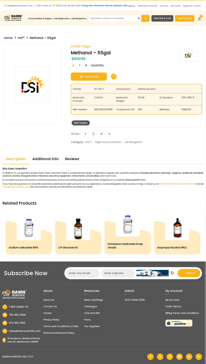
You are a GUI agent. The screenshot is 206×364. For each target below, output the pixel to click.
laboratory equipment (60, 175)
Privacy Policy (51, 319)
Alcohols (153, 6)
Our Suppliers (92, 326)
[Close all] (138, 18)
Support (186, 6)
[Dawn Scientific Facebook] (150, 357)
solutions (7, 175)
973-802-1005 (17, 323)
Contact (197, 6)
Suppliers (131, 6)
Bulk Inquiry (80, 122)
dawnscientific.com (135, 179)
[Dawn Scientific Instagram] (170, 357)
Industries (142, 6)
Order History (173, 306)
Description (16, 158)
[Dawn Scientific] (13, 20)
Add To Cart (91, 76)
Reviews (72, 158)
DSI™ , (90, 142)
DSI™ (21, 38)
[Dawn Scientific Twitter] (160, 357)
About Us (164, 6)
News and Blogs (93, 299)
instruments (78, 175)
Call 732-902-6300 (68, 5)
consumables (92, 175)
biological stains (29, 175)
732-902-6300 (17, 314)
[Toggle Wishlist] (114, 76)
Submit (190, 273)
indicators (43, 175)
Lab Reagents (78, 18)
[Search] (145, 18)
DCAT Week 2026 (135, 299)
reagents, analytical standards (187, 173)
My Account (172, 299)
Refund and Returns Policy (58, 332)
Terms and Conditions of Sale (60, 326)
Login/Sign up (184, 18)
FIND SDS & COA (162, 18)
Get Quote (175, 6)
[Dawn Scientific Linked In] (199, 357)
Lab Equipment (61, 18)
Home (8, 38)
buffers (16, 175)
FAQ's (87, 319)
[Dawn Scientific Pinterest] (189, 357)
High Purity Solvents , (109, 142)
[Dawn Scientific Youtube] (179, 357)
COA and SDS (92, 313)
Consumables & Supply (39, 18)
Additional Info (45, 158)
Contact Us (50, 306)
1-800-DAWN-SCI (44, 5)
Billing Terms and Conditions (182, 313)
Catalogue (90, 306)
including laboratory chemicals (155, 173)
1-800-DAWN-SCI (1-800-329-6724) (177, 183)
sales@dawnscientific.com (19, 5)
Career (47, 313)
